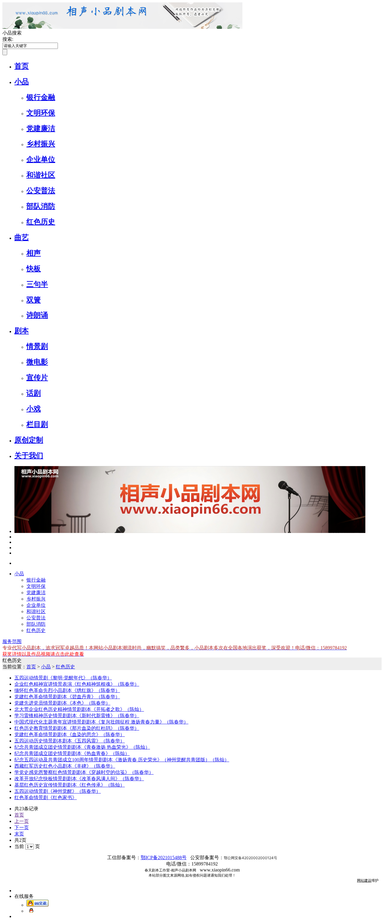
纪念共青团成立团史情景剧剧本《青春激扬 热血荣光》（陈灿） (82, 747)
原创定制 (28, 440)
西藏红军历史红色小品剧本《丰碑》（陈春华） (64, 766)
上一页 (21, 821)
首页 (21, 66)
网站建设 (364, 880)
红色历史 (40, 222)
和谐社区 (40, 175)
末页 (19, 833)
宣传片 (37, 377)
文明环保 (40, 113)
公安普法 (40, 190)
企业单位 (40, 159)
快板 (33, 268)
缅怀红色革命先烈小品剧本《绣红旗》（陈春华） (67, 690)
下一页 (21, 827)
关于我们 (28, 455)
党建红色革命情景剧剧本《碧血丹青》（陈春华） (67, 696)
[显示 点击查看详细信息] (189, 531)
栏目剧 (37, 424)
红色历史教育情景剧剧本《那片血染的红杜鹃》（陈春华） (76, 728)
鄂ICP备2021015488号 (164, 857)
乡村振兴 (40, 144)
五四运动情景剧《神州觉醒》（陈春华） (57, 791)
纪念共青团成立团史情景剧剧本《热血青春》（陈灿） (72, 753)
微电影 (37, 362)
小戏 (33, 409)
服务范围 (12, 641)
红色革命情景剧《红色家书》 (45, 797)
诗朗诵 (37, 315)
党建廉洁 (40, 128)
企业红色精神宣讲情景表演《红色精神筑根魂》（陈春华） (76, 684)
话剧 (33, 393)
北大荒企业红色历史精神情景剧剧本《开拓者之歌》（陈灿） (79, 709)
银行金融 (40, 97)
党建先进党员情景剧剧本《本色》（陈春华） (62, 703)
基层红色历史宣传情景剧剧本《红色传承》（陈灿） (69, 784)
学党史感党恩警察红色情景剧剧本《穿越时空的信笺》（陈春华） (84, 772)
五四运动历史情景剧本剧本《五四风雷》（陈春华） (69, 740)
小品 (21, 82)
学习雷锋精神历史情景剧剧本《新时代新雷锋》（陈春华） (76, 715)
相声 (33, 253)
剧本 (21, 331)
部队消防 (40, 206)
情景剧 (37, 346)
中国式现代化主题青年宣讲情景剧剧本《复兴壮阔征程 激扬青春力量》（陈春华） (101, 721)
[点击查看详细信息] (15, 536)
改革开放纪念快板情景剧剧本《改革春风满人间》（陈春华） (79, 778)
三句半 (37, 284)
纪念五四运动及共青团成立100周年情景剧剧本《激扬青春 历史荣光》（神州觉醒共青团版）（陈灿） (121, 759)
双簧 (33, 300)
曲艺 (21, 237)
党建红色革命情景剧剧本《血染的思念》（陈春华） (69, 734)
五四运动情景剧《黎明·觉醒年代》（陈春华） (63, 677)
